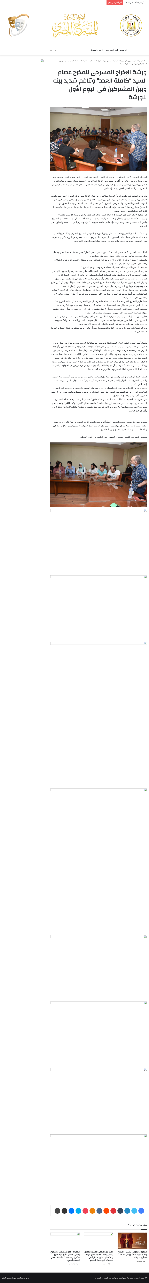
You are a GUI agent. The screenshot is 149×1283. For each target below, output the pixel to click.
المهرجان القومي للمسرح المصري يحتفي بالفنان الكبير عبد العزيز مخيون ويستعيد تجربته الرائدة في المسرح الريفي (65, 1256)
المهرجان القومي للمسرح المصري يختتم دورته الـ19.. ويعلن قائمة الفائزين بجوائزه (132, 1254)
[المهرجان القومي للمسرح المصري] (74, 25)
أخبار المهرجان (112, 50)
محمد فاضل (7, 1278)
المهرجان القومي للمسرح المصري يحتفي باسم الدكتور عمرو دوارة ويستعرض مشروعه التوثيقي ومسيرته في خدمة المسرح (98, 1256)
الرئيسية (123, 50)
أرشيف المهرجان (96, 50)
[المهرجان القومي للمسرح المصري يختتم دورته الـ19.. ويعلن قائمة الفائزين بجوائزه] (132, 1241)
